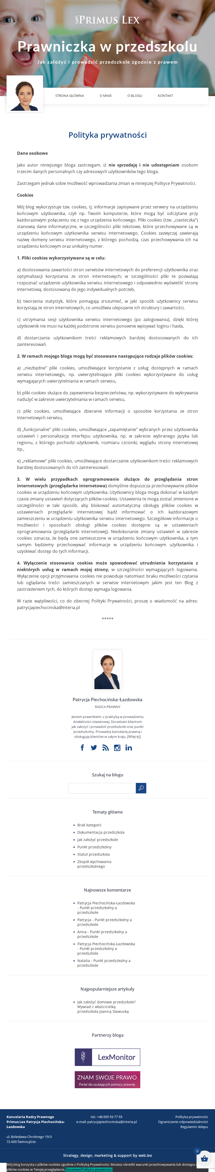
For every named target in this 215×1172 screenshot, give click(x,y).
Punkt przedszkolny (94, 846)
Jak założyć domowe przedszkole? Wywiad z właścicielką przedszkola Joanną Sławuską (106, 1006)
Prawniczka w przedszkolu (107, 47)
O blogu (134, 95)
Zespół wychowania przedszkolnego (94, 864)
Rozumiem (73, 1169)
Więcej (134, 736)
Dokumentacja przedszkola (101, 832)
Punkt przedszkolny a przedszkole (97, 910)
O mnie (106, 95)
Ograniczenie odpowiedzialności (183, 1121)
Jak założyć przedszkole (97, 839)
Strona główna (69, 95)
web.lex (145, 1155)
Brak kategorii (89, 824)
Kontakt (165, 95)
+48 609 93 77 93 (109, 1116)
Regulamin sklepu (194, 1126)
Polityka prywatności (191, 1116)
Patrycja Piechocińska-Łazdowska (106, 902)
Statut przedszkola (93, 854)
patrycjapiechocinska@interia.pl (112, 1121)
